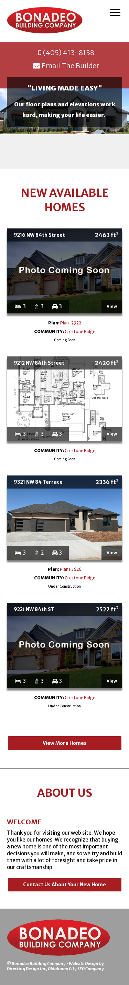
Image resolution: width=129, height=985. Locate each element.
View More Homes (65, 743)
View (112, 306)
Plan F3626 (71, 569)
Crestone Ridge (80, 331)
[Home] (45, 21)
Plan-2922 (70, 322)
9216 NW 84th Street (66, 234)
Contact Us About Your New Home (64, 884)
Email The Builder (70, 65)
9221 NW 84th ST (66, 609)
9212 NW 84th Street (66, 362)
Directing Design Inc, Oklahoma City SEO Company (55, 968)
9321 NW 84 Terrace (66, 481)
